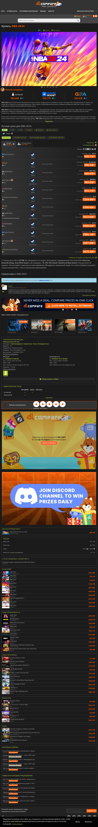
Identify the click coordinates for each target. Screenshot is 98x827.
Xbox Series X (53, 130)
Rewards (43, 11)
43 (4, 174)
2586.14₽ (88, 234)
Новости (51, 11)
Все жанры (6, 138)
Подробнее (49, 121)
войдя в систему (44, 280)
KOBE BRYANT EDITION (56, 138)
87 (4, 191)
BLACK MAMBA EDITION (37, 138)
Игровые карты (12, 11)
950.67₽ (89, 173)
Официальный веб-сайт (11, 342)
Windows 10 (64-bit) (12, 359)
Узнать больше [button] (17, 824)
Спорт (35, 344)
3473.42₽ (88, 251)
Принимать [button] (88, 822)
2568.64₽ (88, 225)
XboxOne (40, 130)
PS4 (21, 130)
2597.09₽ (88, 243)
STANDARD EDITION (19, 138)
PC (5, 130)
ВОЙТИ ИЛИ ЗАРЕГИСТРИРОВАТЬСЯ (87, 11)
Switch (30, 130)
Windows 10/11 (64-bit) (59, 359)
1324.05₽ (88, 199)
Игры (3, 11)
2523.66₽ (88, 216)
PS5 (13, 130)
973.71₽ (89, 190)
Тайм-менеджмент (17, 344)
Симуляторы (28, 344)
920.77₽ (89, 156)
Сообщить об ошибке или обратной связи (82, 257)
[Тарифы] (88, 149)
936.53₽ (89, 165)
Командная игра (43, 344)
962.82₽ (89, 182)
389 (4, 182)
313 (4, 165)
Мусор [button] (78, 822)
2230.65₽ (88, 207)
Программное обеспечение (29, 11)
